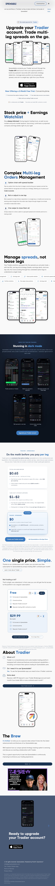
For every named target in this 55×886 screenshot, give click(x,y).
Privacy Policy (8, 871)
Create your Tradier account (15, 539)
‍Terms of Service (9, 868)
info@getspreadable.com (12, 864)
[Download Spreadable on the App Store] (27, 85)
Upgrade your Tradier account (27, 433)
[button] (49, 3)
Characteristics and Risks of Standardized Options (14, 881)
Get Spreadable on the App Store (38, 539)
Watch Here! (49, 10)
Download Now (41, 3)
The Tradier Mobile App (11, 866)
